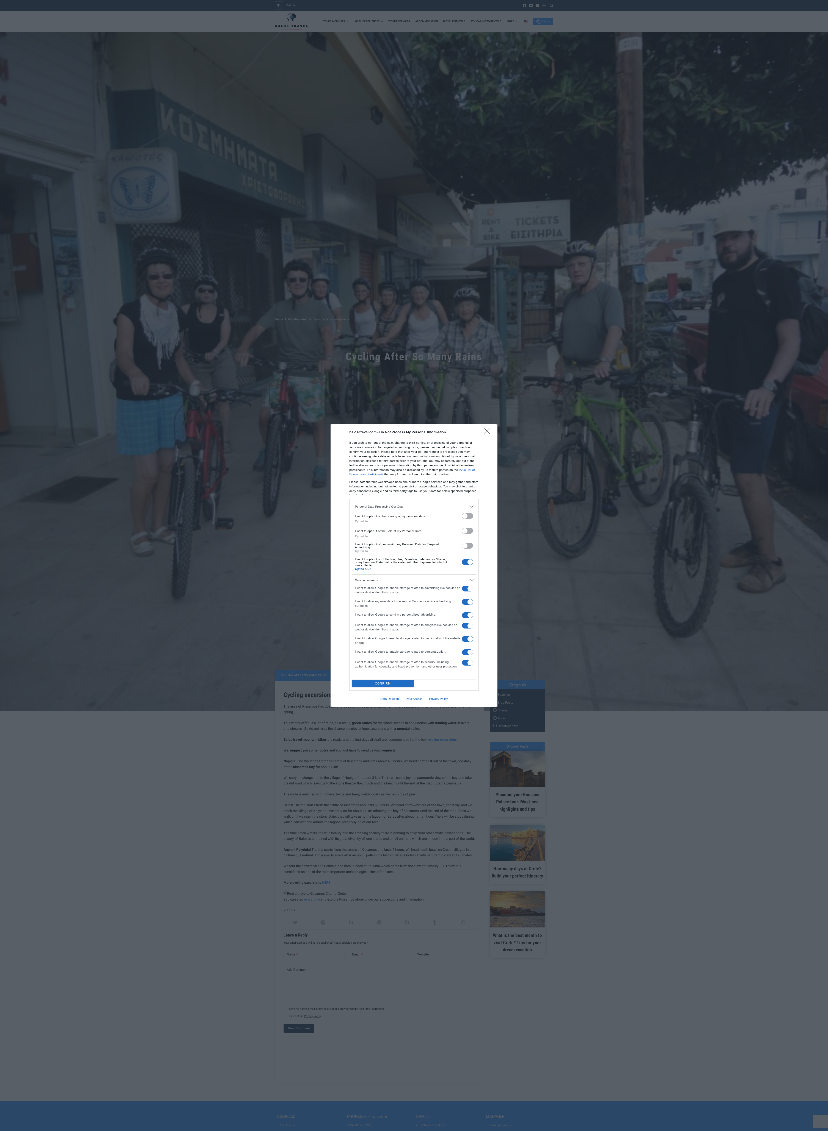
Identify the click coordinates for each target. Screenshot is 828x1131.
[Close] (489, 432)
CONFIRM (383, 683)
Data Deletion (389, 698)
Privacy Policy (438, 698)
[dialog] (414, 565)
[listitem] (414, 506)
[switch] (467, 516)
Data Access (414, 698)
